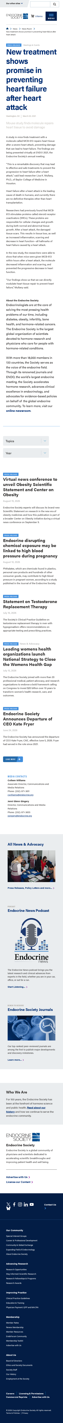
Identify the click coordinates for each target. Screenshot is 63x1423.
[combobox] (40, 4)
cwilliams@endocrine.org (20, 794)
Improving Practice (16, 1292)
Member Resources (14, 1332)
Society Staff (11, 1370)
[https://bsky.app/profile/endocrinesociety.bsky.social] (8, 1208)
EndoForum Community (16, 1336)
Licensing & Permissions (31, 1393)
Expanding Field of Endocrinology (20, 1249)
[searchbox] (40, 5)
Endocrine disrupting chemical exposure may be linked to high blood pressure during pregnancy (30, 548)
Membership (12, 1316)
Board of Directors (14, 1361)
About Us (11, 1354)
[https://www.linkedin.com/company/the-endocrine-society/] (26, 1204)
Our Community (14, 1230)
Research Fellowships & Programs (21, 1278)
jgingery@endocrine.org (20, 815)
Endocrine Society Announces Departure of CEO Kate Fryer (27, 718)
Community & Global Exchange (19, 1245)
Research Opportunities (16, 1269)
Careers (10, 1393)
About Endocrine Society (17, 1254)
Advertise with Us (13, 1345)
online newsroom (18, 410)
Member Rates (12, 1322)
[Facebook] (14, 1204)
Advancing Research (17, 1263)
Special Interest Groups (16, 1236)
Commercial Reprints (16, 1396)
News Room (27, 28)
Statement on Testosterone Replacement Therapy (30, 603)
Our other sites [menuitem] (13, 3)
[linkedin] (31, 1204)
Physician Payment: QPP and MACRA (22, 1307)
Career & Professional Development (21, 1240)
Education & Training (15, 1303)
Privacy (25, 1413)
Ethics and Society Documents (19, 1365)
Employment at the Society (17, 1379)
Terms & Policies (13, 1413)
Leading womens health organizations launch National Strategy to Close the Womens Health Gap (29, 656)
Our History (11, 1374)
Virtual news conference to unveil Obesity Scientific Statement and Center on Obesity (30, 486)
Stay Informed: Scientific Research (21, 1274)
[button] (54, 4)
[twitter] (8, 1204)
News (15, 28)
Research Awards (13, 1283)
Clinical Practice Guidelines (18, 1298)
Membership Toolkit (14, 1341)
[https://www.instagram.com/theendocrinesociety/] (20, 1204)
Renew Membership (14, 1327)
